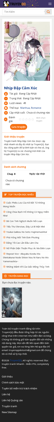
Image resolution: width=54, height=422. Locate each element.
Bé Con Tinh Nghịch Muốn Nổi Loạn (24, 221)
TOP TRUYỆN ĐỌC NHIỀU (21, 194)
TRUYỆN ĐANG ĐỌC (18, 276)
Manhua (25, 107)
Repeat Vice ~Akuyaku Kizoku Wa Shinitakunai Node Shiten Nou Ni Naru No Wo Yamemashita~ (26, 257)
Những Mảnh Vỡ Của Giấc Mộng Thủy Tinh (27, 266)
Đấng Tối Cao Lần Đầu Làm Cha (22, 242)
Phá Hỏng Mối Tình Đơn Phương (22, 237)
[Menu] (50, 3)
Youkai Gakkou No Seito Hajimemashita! (26, 231)
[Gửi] (48, 12)
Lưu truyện (19, 126)
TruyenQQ (16, 360)
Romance (36, 107)
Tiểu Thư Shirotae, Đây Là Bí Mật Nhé (25, 226)
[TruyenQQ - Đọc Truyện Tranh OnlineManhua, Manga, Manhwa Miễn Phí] (24, 4)
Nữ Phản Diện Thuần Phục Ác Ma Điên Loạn (28, 248)
